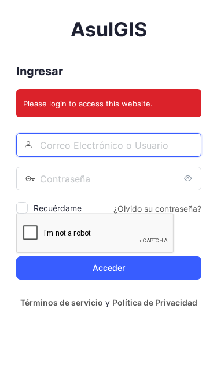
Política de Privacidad (154, 302)
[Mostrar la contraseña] (189, 178)
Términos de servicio (61, 302)
